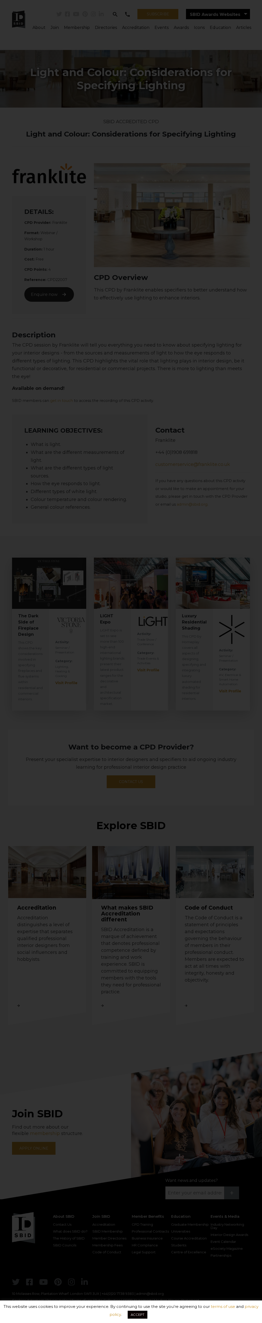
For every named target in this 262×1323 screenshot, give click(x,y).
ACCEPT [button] (137, 1314)
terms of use (223, 1306)
